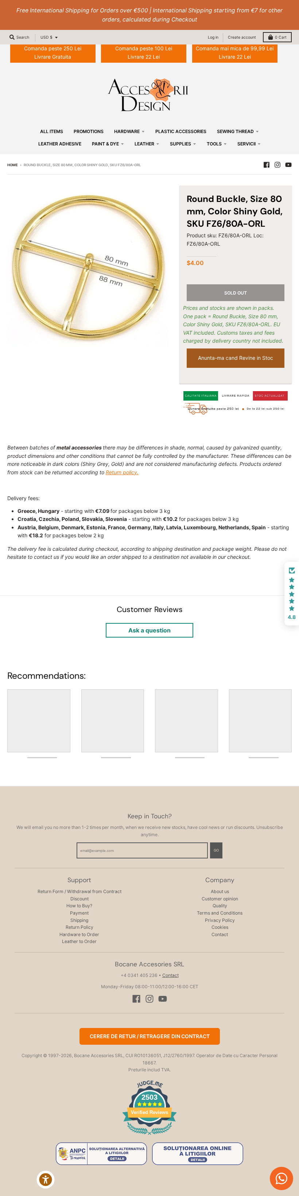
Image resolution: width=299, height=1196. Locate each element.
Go (216, 850)
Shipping (79, 920)
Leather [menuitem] (144, 144)
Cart (281, 37)
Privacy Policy (220, 920)
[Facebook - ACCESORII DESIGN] (266, 164)
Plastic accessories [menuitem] (180, 131)
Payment (79, 913)
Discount (79, 898)
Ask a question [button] (149, 630)
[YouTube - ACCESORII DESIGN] (288, 164)
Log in (213, 37)
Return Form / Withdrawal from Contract (79, 891)
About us (220, 891)
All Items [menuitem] (51, 131)
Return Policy (79, 927)
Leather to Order (79, 941)
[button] (291, 594)
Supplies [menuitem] (180, 144)
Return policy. (122, 472)
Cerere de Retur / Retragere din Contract (150, 1036)
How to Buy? (79, 905)
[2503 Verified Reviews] (149, 1136)
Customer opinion (220, 898)
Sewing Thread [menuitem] (235, 131)
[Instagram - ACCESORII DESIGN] (277, 164)
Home (12, 165)
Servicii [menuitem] (246, 144)
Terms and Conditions (219, 913)
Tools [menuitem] (214, 144)
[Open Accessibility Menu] (45, 1179)
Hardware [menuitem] (127, 131)
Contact (219, 934)
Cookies (219, 927)
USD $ (46, 37)
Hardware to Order (79, 934)
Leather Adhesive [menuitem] (59, 144)
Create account (242, 37)
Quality (220, 905)
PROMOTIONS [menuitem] (89, 131)
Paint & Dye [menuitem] (105, 144)
